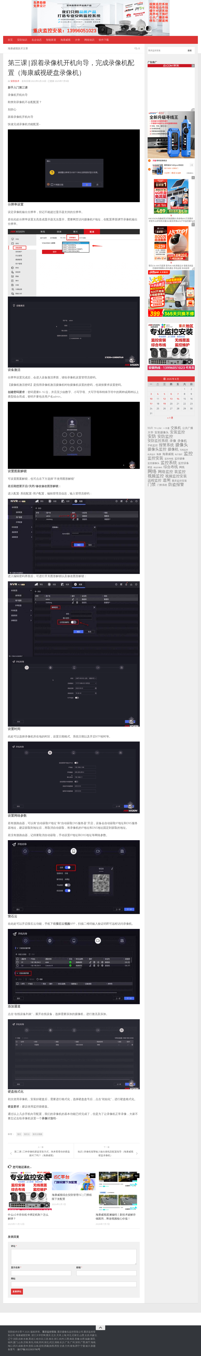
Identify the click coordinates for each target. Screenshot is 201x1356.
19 (164, 403)
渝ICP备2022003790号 (28, 1349)
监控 (188, 454)
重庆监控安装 (179, 480)
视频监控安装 (176, 476)
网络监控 (165, 472)
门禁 (152, 484)
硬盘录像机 (158, 468)
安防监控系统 (158, 441)
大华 (77, 39)
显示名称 (16, 1267)
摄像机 (173, 449)
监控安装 (155, 458)
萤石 (19, 1134)
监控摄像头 (153, 463)
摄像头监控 (157, 449)
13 (171, 398)
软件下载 (104, 39)
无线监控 (184, 450)
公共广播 (187, 428)
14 (178, 398)
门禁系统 (162, 484)
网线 (182, 467)
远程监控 (154, 480)
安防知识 (22, 39)
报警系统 (166, 445)
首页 (10, 39)
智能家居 (51, 39)
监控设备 (183, 463)
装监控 (180, 472)
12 (164, 398)
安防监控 (165, 436)
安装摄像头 (162, 432)
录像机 (182, 441)
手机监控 (153, 445)
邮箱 (79, 1267)
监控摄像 (180, 458)
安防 (152, 436)
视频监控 (156, 476)
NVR (150, 428)
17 (151, 403)
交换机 (176, 428)
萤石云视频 (37, 1134)
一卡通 (166, 428)
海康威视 (65, 39)
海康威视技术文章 (18, 48)
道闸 (167, 480)
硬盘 (150, 467)
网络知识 (89, 39)
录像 (173, 441)
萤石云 (27, 1134)
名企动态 (37, 39)
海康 (158, 454)
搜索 (190, 50)
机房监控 (151, 454)
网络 (152, 471)
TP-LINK (158, 428)
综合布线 (170, 467)
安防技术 (15, 81)
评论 (14, 1246)
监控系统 (169, 462)
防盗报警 (176, 484)
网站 (13, 1278)
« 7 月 (170, 417)
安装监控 (177, 432)
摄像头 (181, 445)
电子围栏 (178, 454)
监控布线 (169, 458)
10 (151, 398)
